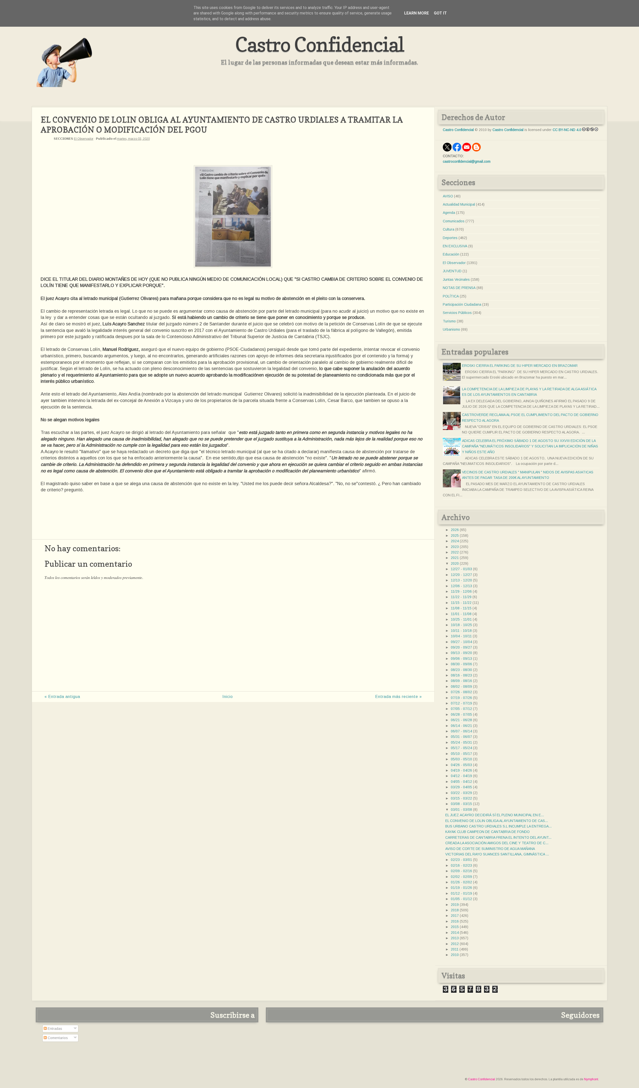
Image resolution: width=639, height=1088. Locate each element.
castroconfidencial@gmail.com (466, 161)
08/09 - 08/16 (461, 681)
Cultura (448, 229)
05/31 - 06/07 (461, 737)
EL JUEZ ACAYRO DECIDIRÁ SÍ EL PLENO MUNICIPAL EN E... (494, 815)
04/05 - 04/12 (461, 782)
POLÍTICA (451, 296)
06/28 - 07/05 (461, 714)
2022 (455, 552)
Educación (451, 254)
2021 (455, 558)
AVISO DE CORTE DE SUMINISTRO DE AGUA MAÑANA (490, 849)
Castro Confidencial (319, 44)
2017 (455, 916)
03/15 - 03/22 (461, 798)
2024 (455, 541)
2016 (455, 921)
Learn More (416, 13)
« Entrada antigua (62, 696)
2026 (455, 530)
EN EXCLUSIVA (455, 246)
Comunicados (454, 221)
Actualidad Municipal (459, 204)
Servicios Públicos (457, 313)
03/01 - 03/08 (461, 810)
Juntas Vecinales (456, 279)
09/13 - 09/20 (461, 653)
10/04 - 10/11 (461, 636)
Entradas (54, 1029)
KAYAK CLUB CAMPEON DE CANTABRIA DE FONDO (487, 832)
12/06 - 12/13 (461, 586)
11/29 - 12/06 (461, 591)
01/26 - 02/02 (461, 882)
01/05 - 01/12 (461, 899)
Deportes (450, 238)
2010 (455, 955)
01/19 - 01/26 (461, 888)
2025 (455, 536)
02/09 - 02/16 (461, 871)
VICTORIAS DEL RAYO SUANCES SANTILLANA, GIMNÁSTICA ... (497, 854)
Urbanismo (451, 329)
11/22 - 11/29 (461, 597)
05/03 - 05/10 (461, 759)
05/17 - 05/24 (461, 748)
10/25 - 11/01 (461, 619)
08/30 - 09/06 (461, 664)
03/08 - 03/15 (461, 804)
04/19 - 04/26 (461, 770)
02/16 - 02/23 (461, 865)
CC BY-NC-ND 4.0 (567, 130)
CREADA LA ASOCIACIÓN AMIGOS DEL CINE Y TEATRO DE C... (496, 843)
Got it (440, 13)
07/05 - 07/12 (461, 709)
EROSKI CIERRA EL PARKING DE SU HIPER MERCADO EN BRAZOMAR (520, 366)
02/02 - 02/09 (461, 877)
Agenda (449, 213)
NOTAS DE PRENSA (459, 288)
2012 (455, 944)
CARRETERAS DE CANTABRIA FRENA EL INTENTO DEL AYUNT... (498, 837)
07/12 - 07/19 (461, 703)
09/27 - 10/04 (461, 642)
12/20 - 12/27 (461, 575)
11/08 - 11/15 (461, 608)
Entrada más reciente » (398, 696)
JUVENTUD (452, 271)
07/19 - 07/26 (461, 698)
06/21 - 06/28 (461, 720)
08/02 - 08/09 (461, 686)
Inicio (227, 696)
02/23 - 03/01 (461, 860)
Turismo (449, 321)
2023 (455, 547)
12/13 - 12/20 (461, 580)
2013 (455, 938)
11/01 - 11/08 (461, 614)
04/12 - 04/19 (461, 776)
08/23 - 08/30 (461, 670)
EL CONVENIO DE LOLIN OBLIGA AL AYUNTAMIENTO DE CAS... (496, 821)
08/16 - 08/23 (461, 675)
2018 (455, 910)
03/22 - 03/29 (461, 793)
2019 (455, 905)
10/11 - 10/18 (461, 631)
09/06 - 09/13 (461, 659)
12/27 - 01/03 (461, 569)
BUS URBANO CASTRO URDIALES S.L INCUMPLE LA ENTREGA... (498, 826)
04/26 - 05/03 (461, 765)
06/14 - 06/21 (461, 726)
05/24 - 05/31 (461, 742)
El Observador (83, 138)
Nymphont (591, 1079)
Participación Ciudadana (462, 304)
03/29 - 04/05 (461, 787)
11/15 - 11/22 (461, 603)
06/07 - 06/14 (461, 731)
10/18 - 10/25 (461, 625)
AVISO (448, 196)
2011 (455, 949)
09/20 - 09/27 (461, 647)
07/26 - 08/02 (461, 692)
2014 (455, 933)
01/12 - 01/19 (461, 893)
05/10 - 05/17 (461, 754)
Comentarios (57, 1038)
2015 (455, 927)
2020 (455, 563)
